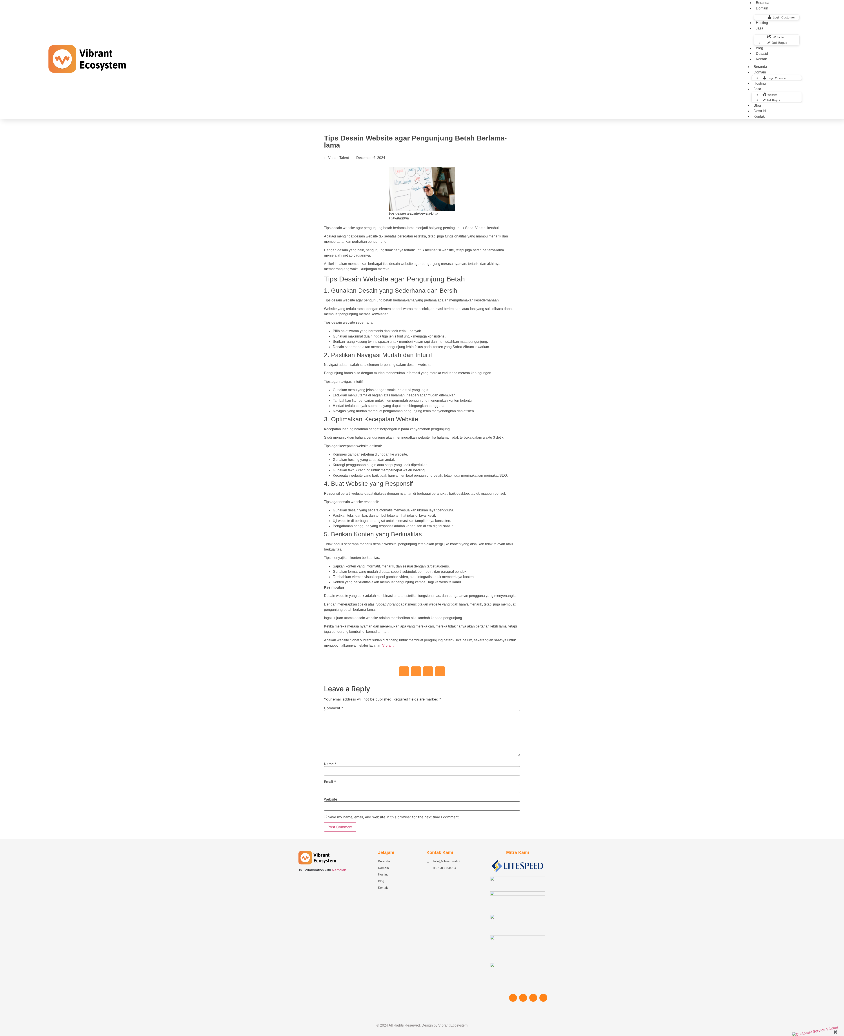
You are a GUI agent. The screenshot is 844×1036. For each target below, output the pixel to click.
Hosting (762, 23)
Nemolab (339, 870)
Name (330, 764)
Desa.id (762, 53)
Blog (759, 48)
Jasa (759, 28)
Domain (762, 8)
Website (330, 799)
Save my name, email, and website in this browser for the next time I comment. (394, 817)
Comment (333, 708)
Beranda (760, 67)
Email (330, 781)
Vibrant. (387, 645)
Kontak (761, 59)
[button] (404, 671)
